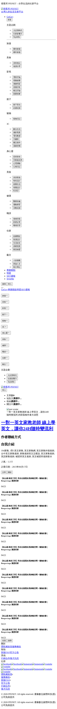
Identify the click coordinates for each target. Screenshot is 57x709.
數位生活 (16, 129)
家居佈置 (16, 250)
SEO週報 (11, 276)
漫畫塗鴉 (16, 146)
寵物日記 (16, 119)
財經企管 (16, 222)
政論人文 (16, 264)
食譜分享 (16, 66)
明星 (9, 273)
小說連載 (16, 260)
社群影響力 (17, 34)
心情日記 (16, 167)
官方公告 (14, 652)
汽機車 (16, 139)
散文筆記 (16, 267)
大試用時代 (17, 30)
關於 (10, 472)
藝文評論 (16, 90)
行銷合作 (5, 658)
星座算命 (16, 157)
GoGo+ (10, 17)
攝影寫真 (16, 132)
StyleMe (16, 37)
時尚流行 (16, 181)
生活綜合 (16, 243)
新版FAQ (5, 652)
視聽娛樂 (16, 80)
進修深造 (16, 219)
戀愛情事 (16, 94)
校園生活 (16, 184)
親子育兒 (16, 105)
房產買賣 (16, 246)
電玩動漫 (16, 136)
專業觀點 (11, 270)
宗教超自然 (17, 160)
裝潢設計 (16, 239)
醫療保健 (16, 201)
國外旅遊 (16, 52)
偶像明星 (16, 84)
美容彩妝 (16, 177)
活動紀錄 (16, 208)
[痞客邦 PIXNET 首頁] (10, 387)
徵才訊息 (14, 658)
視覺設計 (16, 187)
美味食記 (16, 63)
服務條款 (16, 646)
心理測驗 (16, 163)
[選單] (2, 287)
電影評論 (16, 77)
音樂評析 (16, 87)
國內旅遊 (16, 49)
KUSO (15, 191)
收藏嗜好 (16, 236)
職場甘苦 (16, 225)
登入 (10, 284)
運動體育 (16, 205)
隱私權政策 (6, 646)
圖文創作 (16, 142)
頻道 (9, 20)
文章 (4, 472)
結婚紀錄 (16, 108)
